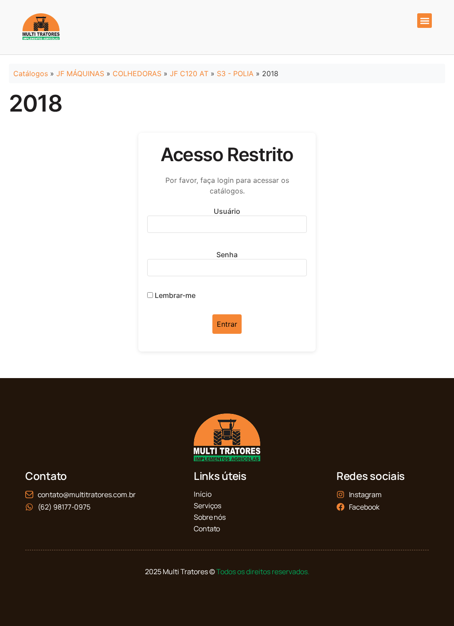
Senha (227, 254)
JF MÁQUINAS (80, 73)
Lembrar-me (174, 295)
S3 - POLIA (235, 73)
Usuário (227, 211)
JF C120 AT (189, 73)
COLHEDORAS (137, 73)
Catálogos (30, 73)
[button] (424, 20)
